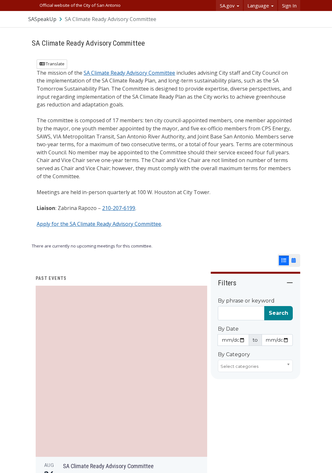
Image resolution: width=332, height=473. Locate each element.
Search (278, 313)
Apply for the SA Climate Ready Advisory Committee (99, 223)
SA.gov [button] (228, 5)
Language (258, 5)
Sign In (289, 5)
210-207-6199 (118, 208)
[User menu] (295, 19)
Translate (55, 64)
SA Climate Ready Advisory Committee (129, 72)
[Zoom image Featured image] (121, 370)
